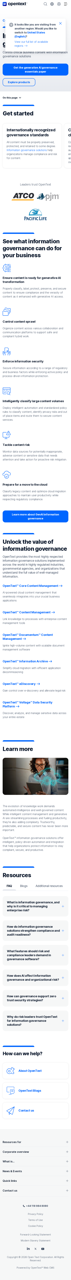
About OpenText (30, 1070)
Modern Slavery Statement (35, 1240)
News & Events (12, 1171)
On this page (10, 97)
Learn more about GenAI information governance (35, 516)
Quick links (10, 1180)
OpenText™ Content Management (27, 612)
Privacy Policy (35, 1214)
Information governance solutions (27, 150)
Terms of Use (35, 1220)
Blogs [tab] (23, 886)
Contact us (26, 1110)
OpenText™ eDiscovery (19, 684)
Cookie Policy (35, 1226)
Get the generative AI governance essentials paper (35, 69)
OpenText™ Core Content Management (30, 585)
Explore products (19, 82)
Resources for (12, 1142)
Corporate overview (16, 1151)
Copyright (12, 1257)
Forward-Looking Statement (35, 1234)
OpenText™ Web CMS (42, 1267)
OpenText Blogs (29, 1090)
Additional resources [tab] (49, 886)
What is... (9, 1161)
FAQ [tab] (9, 886)
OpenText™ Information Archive (25, 661)
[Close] (60, 23)
